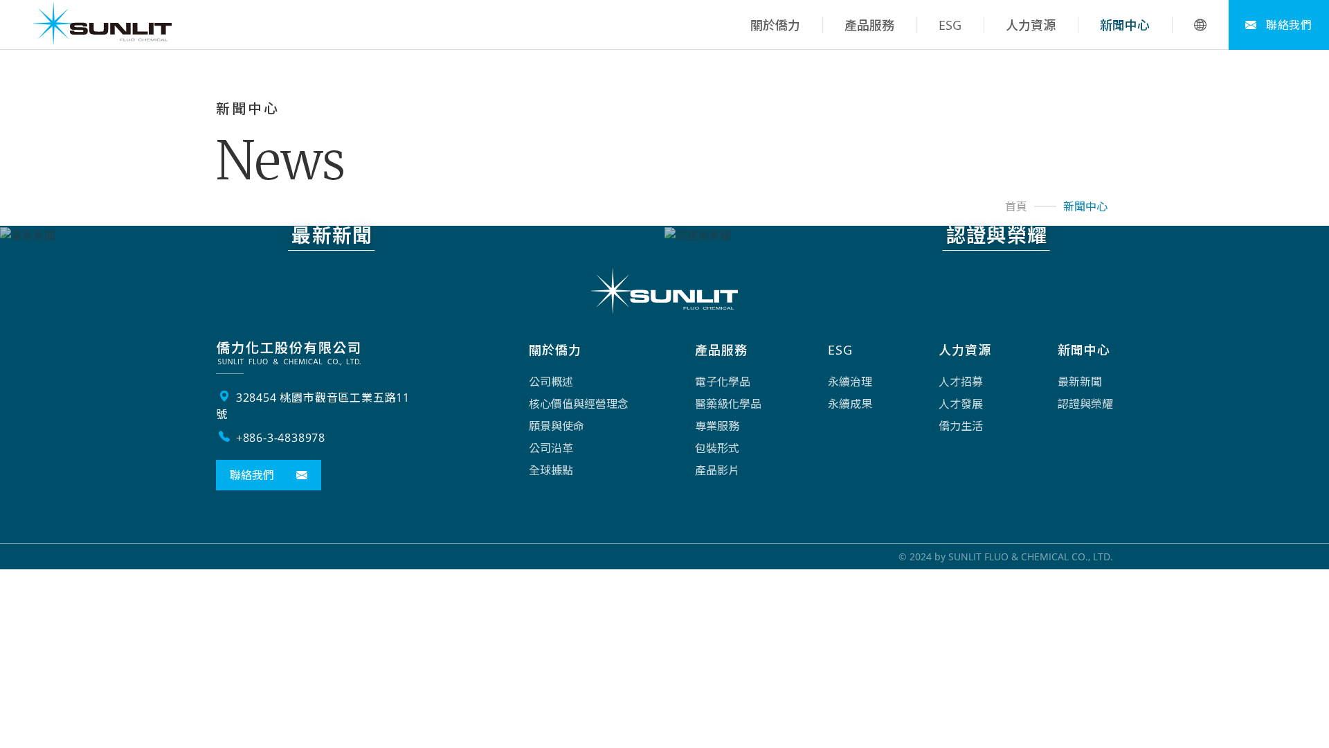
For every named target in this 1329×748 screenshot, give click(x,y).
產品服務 (869, 25)
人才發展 (961, 403)
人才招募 (961, 381)
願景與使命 (556, 426)
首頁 (1016, 206)
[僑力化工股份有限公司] (102, 25)
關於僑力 (775, 25)
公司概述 (551, 381)
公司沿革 (551, 448)
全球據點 (551, 470)
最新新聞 (1080, 381)
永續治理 (850, 381)
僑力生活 (961, 426)
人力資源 (1031, 25)
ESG (950, 25)
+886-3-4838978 (279, 437)
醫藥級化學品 (728, 403)
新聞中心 (1125, 25)
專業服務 (717, 426)
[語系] (1200, 25)
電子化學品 (722, 381)
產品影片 (717, 470)
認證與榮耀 (1085, 403)
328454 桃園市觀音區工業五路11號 (313, 406)
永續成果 (850, 403)
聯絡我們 (1287, 25)
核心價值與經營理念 (579, 403)
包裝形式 (717, 448)
